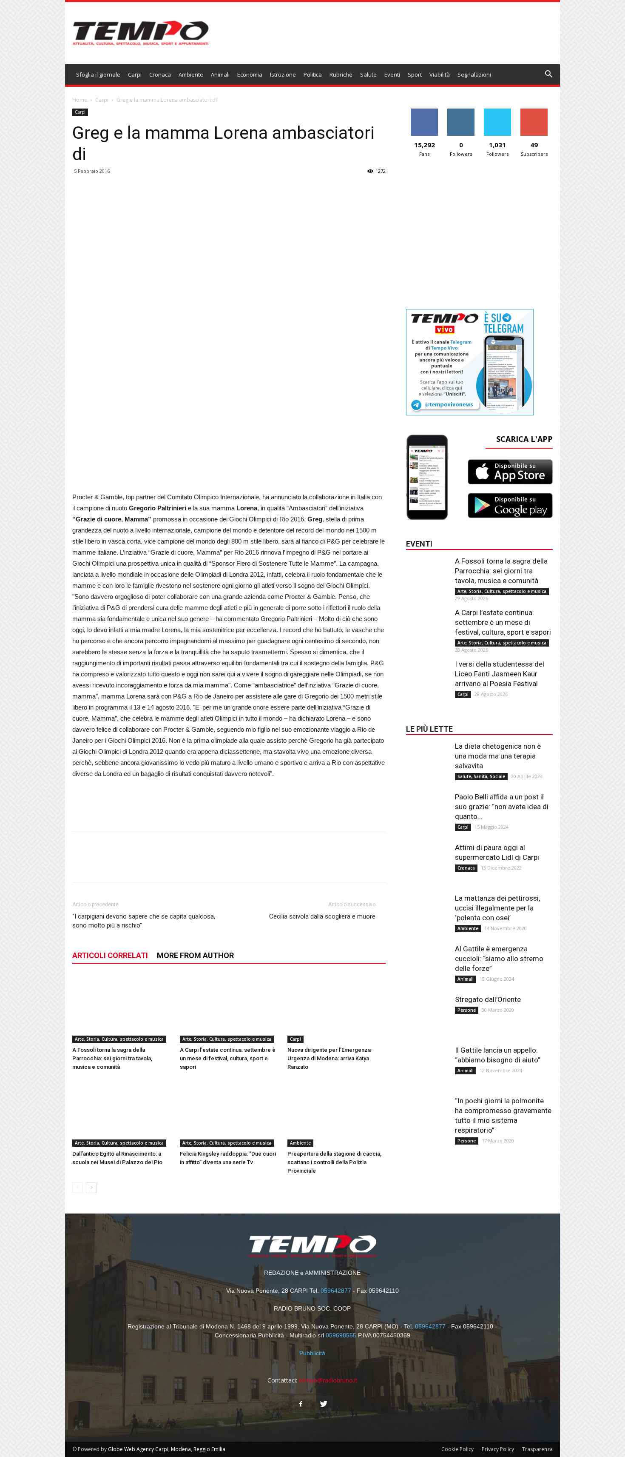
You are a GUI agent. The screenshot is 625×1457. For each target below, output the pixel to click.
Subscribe (534, 112)
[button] (549, 75)
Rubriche (341, 74)
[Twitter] (323, 1404)
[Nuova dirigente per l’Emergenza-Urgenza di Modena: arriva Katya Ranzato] (336, 1009)
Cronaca (160, 74)
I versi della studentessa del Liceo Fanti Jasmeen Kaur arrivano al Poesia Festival (499, 674)
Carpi (135, 74)
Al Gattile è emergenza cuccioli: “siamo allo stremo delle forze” (499, 959)
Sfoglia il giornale (98, 74)
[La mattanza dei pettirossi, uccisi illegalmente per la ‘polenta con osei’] (427, 910)
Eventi (392, 74)
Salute (368, 74)
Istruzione (283, 74)
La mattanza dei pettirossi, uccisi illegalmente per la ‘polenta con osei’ (497, 908)
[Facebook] (301, 1404)
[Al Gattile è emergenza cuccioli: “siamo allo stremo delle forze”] (427, 961)
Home (79, 99)
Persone (466, 1010)
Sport (415, 74)
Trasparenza (537, 1449)
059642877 (336, 1290)
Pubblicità (312, 1353)
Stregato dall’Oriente (488, 999)
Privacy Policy (498, 1449)
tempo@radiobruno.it (328, 1380)
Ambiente (191, 74)
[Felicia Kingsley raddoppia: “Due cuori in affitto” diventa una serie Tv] (229, 1112)
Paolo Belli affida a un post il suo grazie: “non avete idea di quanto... (501, 807)
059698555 (341, 1335)
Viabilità (439, 74)
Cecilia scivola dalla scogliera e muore (322, 916)
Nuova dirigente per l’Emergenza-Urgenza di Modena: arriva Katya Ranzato (330, 1058)
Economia (249, 74)
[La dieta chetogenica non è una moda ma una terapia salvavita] (427, 758)
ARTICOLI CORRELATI (110, 955)
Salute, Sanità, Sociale (481, 776)
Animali (220, 74)
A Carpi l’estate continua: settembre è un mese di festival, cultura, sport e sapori (228, 1058)
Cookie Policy (457, 1449)
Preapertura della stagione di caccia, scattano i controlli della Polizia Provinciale (334, 1162)
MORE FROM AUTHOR (195, 955)
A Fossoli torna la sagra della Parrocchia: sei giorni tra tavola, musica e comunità (112, 1058)
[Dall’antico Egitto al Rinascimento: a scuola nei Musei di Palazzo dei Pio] (121, 1112)
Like (424, 112)
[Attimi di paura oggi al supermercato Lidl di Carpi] (427, 860)
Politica (313, 74)
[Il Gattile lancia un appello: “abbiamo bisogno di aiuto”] (427, 1062)
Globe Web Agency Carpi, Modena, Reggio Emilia (166, 1449)
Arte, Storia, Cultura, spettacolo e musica (119, 1039)
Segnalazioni (474, 74)
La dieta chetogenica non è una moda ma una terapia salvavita (498, 756)
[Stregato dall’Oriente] (427, 1012)
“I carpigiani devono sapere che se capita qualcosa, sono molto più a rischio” (143, 921)
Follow (461, 112)
